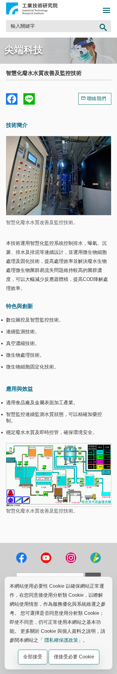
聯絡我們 (96, 98)
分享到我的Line (29, 99)
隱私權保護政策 (61, 640)
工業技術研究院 (32, 8)
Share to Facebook (11, 99)
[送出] (103, 26)
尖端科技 (23, 49)
